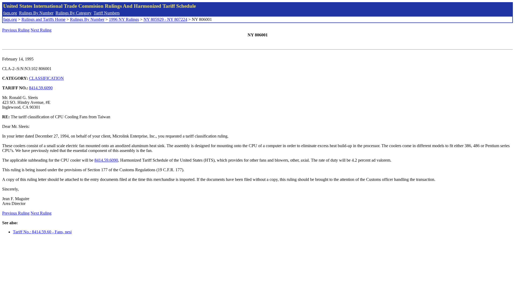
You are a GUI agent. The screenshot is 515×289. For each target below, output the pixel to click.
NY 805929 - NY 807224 (165, 19)
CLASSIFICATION (46, 78)
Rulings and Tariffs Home (43, 19)
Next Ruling (41, 30)
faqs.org (10, 13)
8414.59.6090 (41, 88)
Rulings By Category (73, 13)
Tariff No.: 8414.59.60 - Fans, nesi (42, 232)
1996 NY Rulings (124, 19)
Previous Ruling (16, 30)
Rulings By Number (36, 13)
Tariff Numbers (107, 13)
